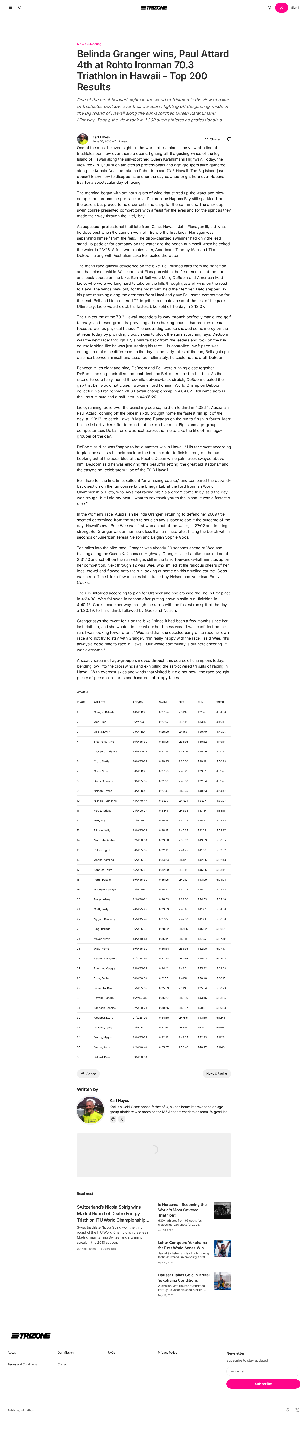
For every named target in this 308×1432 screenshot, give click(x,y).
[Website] (113, 1119)
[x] (297, 1410)
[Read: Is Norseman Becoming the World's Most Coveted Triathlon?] (222, 1210)
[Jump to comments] (229, 139)
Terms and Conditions (22, 1364)
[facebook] (287, 1410)
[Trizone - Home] (154, 8)
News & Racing (89, 44)
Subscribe (263, 1384)
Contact (63, 1364)
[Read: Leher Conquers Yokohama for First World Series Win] (222, 1248)
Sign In (295, 7)
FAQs (111, 1352)
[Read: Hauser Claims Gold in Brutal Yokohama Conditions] (222, 1281)
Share (215, 139)
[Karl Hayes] (90, 1110)
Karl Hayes (101, 137)
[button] (10, 8)
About (12, 1352)
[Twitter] (121, 1119)
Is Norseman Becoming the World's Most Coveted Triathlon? (182, 1210)
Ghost (31, 1410)
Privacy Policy (167, 1352)
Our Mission (66, 1352)
